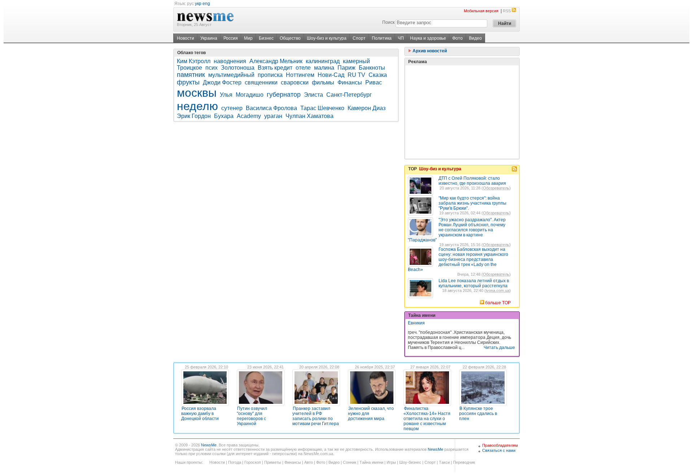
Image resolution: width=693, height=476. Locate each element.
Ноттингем (300, 75)
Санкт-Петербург (349, 95)
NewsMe (209, 445)
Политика (382, 38)
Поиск (388, 22)
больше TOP (498, 302)
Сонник (349, 462)
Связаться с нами (498, 450)
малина (324, 68)
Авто (308, 462)
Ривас (373, 82)
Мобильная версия (481, 11)
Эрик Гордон (194, 116)
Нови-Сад (331, 75)
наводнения (230, 61)
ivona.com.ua (497, 290)
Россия (230, 38)
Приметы (272, 462)
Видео (475, 38)
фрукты (188, 82)
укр (198, 3)
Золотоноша (237, 68)
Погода (234, 462)
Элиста (313, 95)
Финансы (349, 82)
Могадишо (249, 95)
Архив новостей (429, 50)
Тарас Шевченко (322, 108)
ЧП (401, 38)
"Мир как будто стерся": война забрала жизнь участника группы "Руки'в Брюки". (472, 203)
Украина (208, 38)
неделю (197, 106)
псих (211, 68)
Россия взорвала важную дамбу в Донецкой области (200, 413)
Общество (290, 38)
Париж (346, 68)
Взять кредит (275, 68)
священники (261, 82)
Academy (249, 116)
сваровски (295, 82)
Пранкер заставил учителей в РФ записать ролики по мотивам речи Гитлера (315, 416)
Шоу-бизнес (410, 462)
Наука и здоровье (428, 38)
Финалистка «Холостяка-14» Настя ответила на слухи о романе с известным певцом (427, 418)
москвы (197, 92)
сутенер (232, 108)
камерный (356, 61)
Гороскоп (252, 462)
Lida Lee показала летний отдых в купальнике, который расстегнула (474, 283)
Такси (444, 462)
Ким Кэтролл (193, 61)
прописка (270, 75)
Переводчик (464, 462)
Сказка (378, 75)
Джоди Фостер (222, 82)
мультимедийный (231, 75)
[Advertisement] (462, 112)
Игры (391, 462)
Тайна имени (371, 462)
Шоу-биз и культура (326, 38)
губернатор (284, 94)
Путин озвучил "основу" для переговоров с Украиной (252, 416)
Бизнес (266, 38)
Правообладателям (500, 445)
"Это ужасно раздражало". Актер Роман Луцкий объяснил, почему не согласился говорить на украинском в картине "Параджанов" (457, 230)
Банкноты (372, 68)
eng (206, 3)
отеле (303, 68)
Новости (185, 38)
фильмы (323, 82)
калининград (323, 61)
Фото (457, 38)
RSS (507, 11)
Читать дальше (499, 347)
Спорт (359, 38)
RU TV (356, 75)
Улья (226, 95)
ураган (273, 116)
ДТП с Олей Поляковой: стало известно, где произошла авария (472, 181)
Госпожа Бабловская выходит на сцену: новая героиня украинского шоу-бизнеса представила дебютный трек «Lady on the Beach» (458, 259)
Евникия (416, 323)
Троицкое (189, 68)
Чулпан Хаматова (310, 116)
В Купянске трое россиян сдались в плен (478, 413)
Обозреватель (496, 188)
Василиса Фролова (271, 108)
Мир (248, 38)
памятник (191, 74)
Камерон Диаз (366, 108)
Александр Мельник (275, 61)
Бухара (224, 116)
